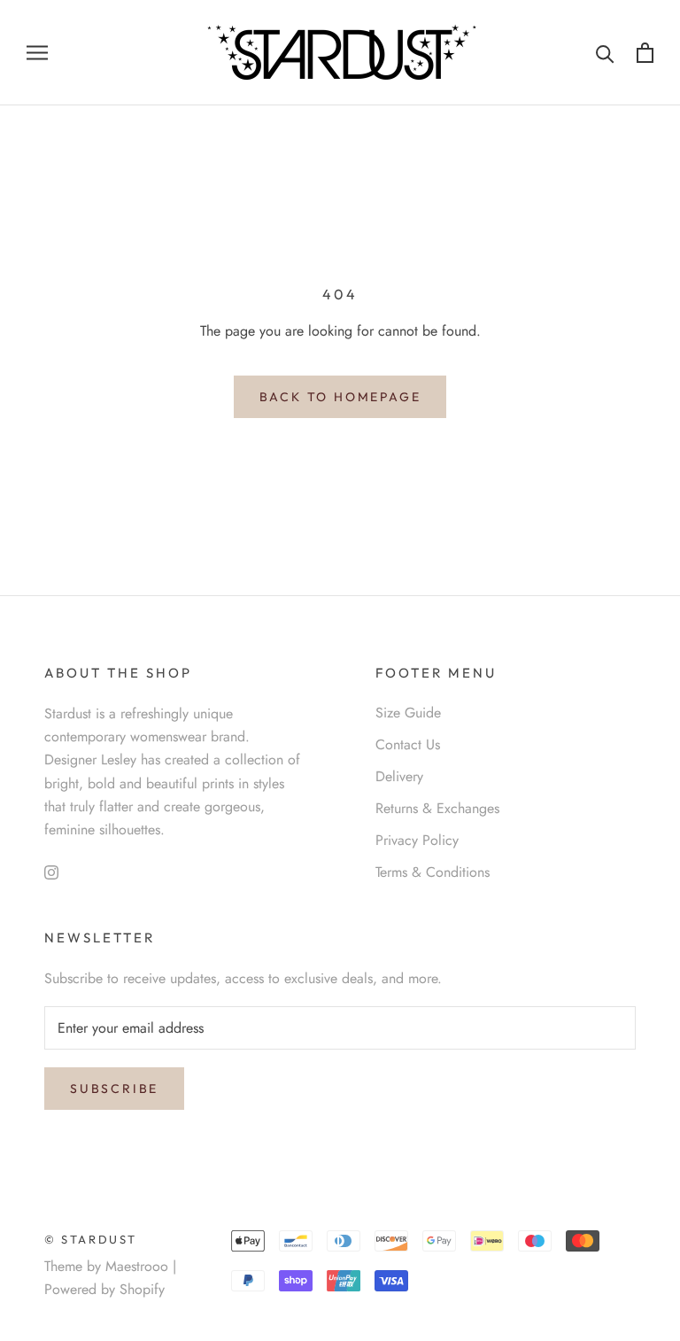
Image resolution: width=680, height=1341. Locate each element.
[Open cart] (645, 53)
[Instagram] (51, 871)
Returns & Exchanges (437, 808)
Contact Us (407, 744)
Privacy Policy (417, 840)
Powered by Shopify (104, 1289)
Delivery (399, 776)
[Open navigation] (37, 53)
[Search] (605, 52)
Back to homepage (340, 397)
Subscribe (114, 1089)
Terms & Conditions (432, 872)
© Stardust (90, 1239)
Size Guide (408, 712)
